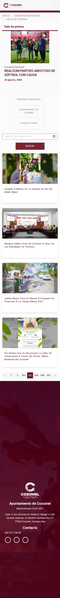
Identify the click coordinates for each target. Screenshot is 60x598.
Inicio (6, 15)
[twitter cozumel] (17, 540)
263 (36, 375)
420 (43, 375)
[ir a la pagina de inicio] (13, 5)
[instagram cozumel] (25, 540)
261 (24, 375)
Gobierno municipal (27, 15)
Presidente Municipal (14, 67)
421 (49, 375)
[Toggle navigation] (56, 5)
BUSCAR (30, 146)
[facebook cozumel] (8, 540)
